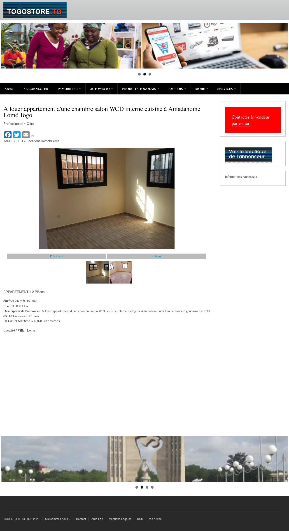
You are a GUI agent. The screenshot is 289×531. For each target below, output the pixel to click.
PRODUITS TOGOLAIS (139, 88)
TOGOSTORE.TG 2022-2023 (21, 519)
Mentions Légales (120, 519)
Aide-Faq (97, 519)
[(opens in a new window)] (33, 134)
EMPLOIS (176, 88)
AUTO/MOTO (100, 88)
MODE (200, 88)
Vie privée (155, 519)
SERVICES (225, 88)
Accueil (9, 88)
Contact (81, 519)
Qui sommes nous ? (57, 519)
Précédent (56, 256)
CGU (140, 519)
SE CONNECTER (36, 88)
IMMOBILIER (68, 88)
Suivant (157, 256)
